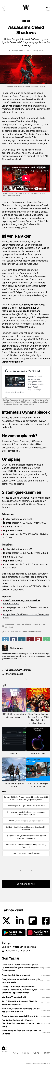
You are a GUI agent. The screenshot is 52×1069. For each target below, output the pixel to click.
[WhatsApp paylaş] (46, 639)
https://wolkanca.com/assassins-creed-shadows (23, 631)
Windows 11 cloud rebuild (14, 997)
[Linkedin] (19, 920)
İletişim (46, 1052)
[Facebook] (45, 920)
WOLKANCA (26, 7)
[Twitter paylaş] (5, 639)
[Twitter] (6, 920)
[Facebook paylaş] (13, 639)
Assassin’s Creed (14, 624)
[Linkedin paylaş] (21, 639)
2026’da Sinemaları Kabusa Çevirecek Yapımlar (26, 821)
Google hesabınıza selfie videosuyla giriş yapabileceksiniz (21, 981)
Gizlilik (25, 1052)
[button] (14, 932)
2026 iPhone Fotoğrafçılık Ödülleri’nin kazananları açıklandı (19, 1003)
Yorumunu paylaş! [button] (26, 883)
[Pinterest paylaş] (30, 639)
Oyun (42, 624)
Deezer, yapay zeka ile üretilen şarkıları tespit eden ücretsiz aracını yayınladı (26, 813)
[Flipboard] (33, 920)
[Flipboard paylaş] (38, 639)
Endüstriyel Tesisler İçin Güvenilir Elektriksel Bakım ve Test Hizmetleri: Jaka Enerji (21, 1023)
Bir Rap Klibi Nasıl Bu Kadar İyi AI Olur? (26, 853)
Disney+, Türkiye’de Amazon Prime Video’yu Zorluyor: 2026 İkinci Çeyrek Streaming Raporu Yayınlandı (26, 798)
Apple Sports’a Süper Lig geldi (16, 975)
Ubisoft (10, 627)
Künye (36, 1052)
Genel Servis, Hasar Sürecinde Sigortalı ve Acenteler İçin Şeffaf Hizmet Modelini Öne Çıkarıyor (20, 967)
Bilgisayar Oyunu (30, 624)
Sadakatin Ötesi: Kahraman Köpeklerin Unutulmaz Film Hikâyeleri (26, 828)
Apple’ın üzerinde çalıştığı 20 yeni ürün (20, 1016)
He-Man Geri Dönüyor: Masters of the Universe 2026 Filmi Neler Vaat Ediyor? (26, 837)
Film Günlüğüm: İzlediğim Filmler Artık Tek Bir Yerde (26, 806)
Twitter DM (17, 946)
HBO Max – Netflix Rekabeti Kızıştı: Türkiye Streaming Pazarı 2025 (26, 845)
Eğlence (26, 21)
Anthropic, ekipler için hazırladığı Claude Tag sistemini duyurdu (21, 1010)
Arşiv (15, 1052)
